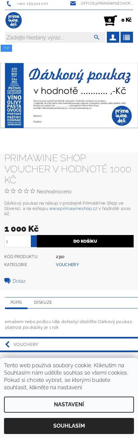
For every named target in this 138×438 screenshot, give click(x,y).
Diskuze (43, 302)
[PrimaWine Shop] (13, 20)
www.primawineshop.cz (73, 208)
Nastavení (69, 404)
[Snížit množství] (34, 244)
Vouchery (67, 264)
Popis (16, 302)
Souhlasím (69, 426)
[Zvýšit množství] (34, 238)
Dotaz (19, 281)
